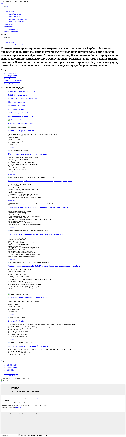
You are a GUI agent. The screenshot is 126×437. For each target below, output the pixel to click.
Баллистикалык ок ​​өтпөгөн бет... (21, 116)
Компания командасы (15, 28)
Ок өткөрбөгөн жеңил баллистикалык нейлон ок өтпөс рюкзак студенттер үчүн (40, 181)
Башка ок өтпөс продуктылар (17, 19)
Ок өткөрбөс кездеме (14, 14)
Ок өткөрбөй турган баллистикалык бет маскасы (28, 298)
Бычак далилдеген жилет (16, 21)
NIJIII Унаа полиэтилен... (18, 95)
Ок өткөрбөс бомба (16, 109)
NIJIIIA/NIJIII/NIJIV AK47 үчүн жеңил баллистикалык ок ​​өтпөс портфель (38, 207)
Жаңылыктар (8, 24)
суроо (10, 147)
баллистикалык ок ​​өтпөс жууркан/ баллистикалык (29, 346)
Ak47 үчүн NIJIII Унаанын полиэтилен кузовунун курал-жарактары (35, 234)
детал (13, 147)
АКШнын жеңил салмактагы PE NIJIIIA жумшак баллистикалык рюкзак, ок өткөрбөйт (44, 266)
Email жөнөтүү (5, 382)
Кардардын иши (13, 29)
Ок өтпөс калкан (13, 23)
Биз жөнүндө (8, 26)
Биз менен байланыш (11, 31)
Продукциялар (9, 11)
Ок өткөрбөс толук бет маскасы (21, 131)
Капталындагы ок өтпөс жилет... (21, 123)
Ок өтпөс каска (13, 18)
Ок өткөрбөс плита (14, 16)
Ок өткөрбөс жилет (14, 13)
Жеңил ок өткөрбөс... (16, 102)
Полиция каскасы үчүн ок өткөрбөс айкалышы (27, 154)
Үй (5, 9)
